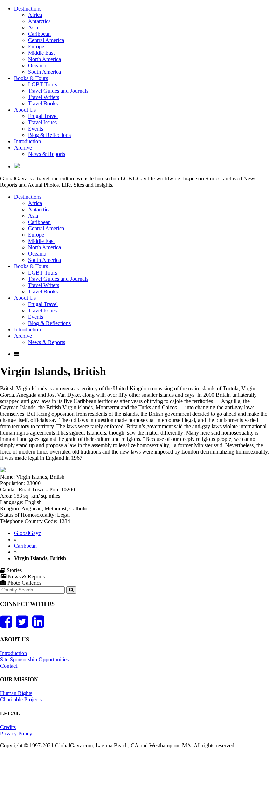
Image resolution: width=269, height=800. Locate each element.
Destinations (27, 9)
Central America (46, 40)
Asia (33, 28)
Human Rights (16, 693)
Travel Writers (43, 97)
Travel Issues (42, 122)
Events (35, 129)
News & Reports (46, 154)
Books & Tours (31, 78)
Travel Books (43, 103)
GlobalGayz (27, 533)
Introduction (27, 141)
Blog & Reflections (49, 135)
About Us (25, 110)
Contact (8, 666)
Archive (23, 148)
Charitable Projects (21, 699)
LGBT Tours (42, 84)
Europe (36, 46)
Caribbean (39, 34)
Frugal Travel (43, 116)
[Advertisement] (127, 777)
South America (44, 72)
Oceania (37, 65)
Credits (8, 727)
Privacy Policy (16, 733)
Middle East (41, 53)
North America (44, 59)
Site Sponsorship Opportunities (34, 659)
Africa (35, 15)
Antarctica (39, 21)
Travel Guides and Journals (58, 91)
